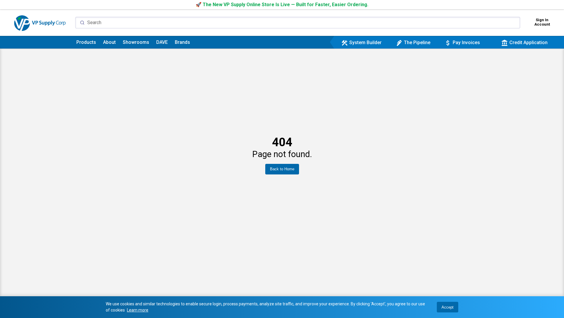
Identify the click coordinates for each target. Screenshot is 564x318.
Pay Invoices (462, 42)
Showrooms (136, 42)
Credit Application (524, 42)
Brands (182, 42)
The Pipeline (413, 42)
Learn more (137, 310)
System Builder (361, 42)
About (109, 42)
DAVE (162, 42)
